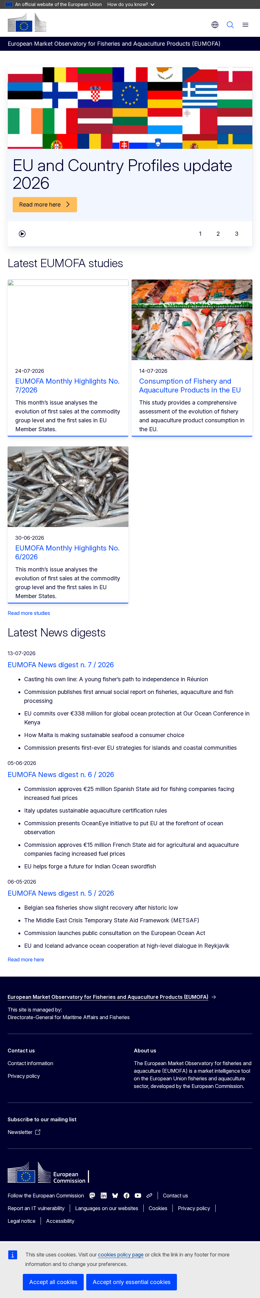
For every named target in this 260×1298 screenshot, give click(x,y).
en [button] (215, 25)
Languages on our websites (106, 1208)
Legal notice (22, 1221)
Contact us (175, 1195)
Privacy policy (24, 1076)
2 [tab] (218, 233)
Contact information (30, 1063)
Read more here (26, 959)
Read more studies (29, 613)
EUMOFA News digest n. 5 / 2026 (61, 893)
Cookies (158, 1208)
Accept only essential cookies (132, 1282)
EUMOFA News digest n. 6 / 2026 (61, 774)
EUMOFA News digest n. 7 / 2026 (61, 665)
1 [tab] (200, 233)
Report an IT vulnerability (36, 1208)
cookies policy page (121, 1254)
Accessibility (60, 1221)
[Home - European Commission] (27, 22)
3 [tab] (236, 233)
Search (230, 25)
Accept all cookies (53, 1282)
